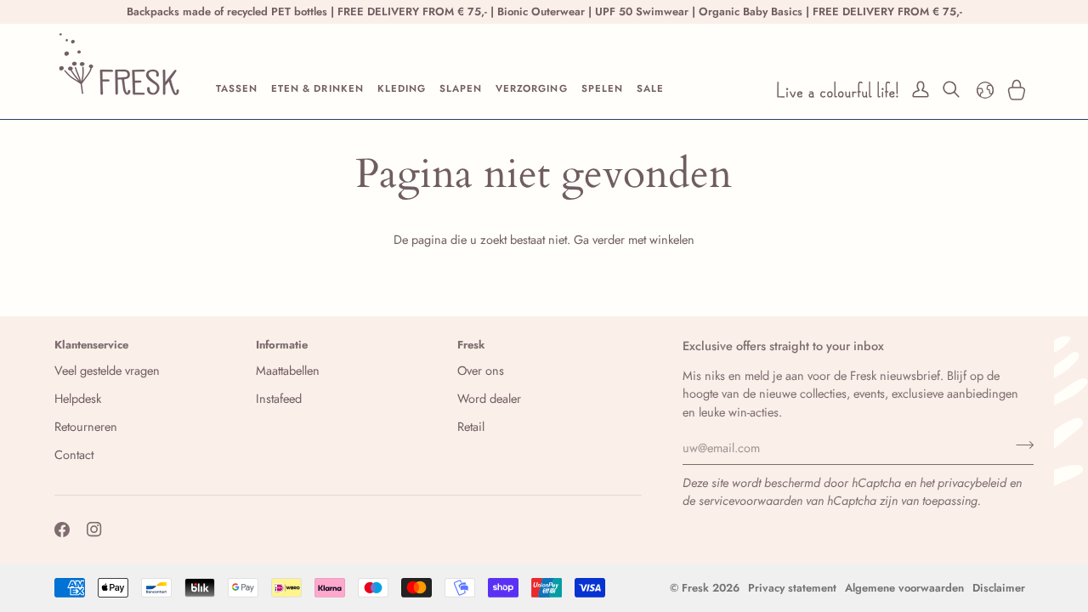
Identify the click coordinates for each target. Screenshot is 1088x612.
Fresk (695, 588)
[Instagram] (94, 529)
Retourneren (85, 426)
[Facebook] (62, 529)
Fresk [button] (471, 345)
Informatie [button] (282, 345)
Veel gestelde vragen (107, 370)
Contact (74, 454)
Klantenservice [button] (91, 345)
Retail (470, 426)
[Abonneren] (1020, 445)
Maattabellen (288, 370)
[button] (236, 89)
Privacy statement (792, 588)
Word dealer (489, 398)
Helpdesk (77, 398)
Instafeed (279, 398)
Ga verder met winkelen (634, 239)
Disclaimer (998, 588)
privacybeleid (972, 482)
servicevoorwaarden (750, 500)
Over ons (480, 370)
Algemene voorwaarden (904, 588)
